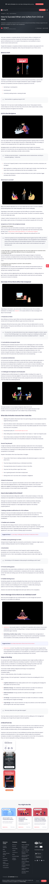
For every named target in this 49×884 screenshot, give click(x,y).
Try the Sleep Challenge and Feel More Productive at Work (24, 534)
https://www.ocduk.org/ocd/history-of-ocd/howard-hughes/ (23, 231)
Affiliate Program (14, 859)
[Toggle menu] (47, 10)
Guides (4, 851)
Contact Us (14, 852)
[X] (39, 860)
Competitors (6, 867)
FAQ (4, 856)
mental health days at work (21, 430)
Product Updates (5, 847)
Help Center (5, 865)
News (13, 854)
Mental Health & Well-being (25, 859)
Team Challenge (25, 850)
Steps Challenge (25, 844)
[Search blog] (47, 265)
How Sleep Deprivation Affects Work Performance (22, 643)
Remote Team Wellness (25, 852)
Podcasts (5, 858)
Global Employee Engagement (25, 855)
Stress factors (7, 648)
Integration (5, 860)
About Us (14, 844)
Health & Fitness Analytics (25, 869)
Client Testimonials (6, 863)
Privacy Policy (23, 881)
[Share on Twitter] (9, 748)
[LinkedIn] (35, 860)
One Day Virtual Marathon (25, 872)
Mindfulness (6, 627)
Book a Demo (42, 9)
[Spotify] (43, 860)
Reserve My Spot (39, 4)
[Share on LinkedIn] (6, 748)
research (17, 310)
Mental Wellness (13, 13)
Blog (7, 13)
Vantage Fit (3, 13)
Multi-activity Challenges (24, 847)
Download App (15, 856)
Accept (43, 880)
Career (13, 850)
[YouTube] (41, 860)
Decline (37, 880)
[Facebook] (37, 860)
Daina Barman (8, 743)
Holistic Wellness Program (25, 862)
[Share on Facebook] (12, 748)
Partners (14, 846)
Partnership (14, 848)
